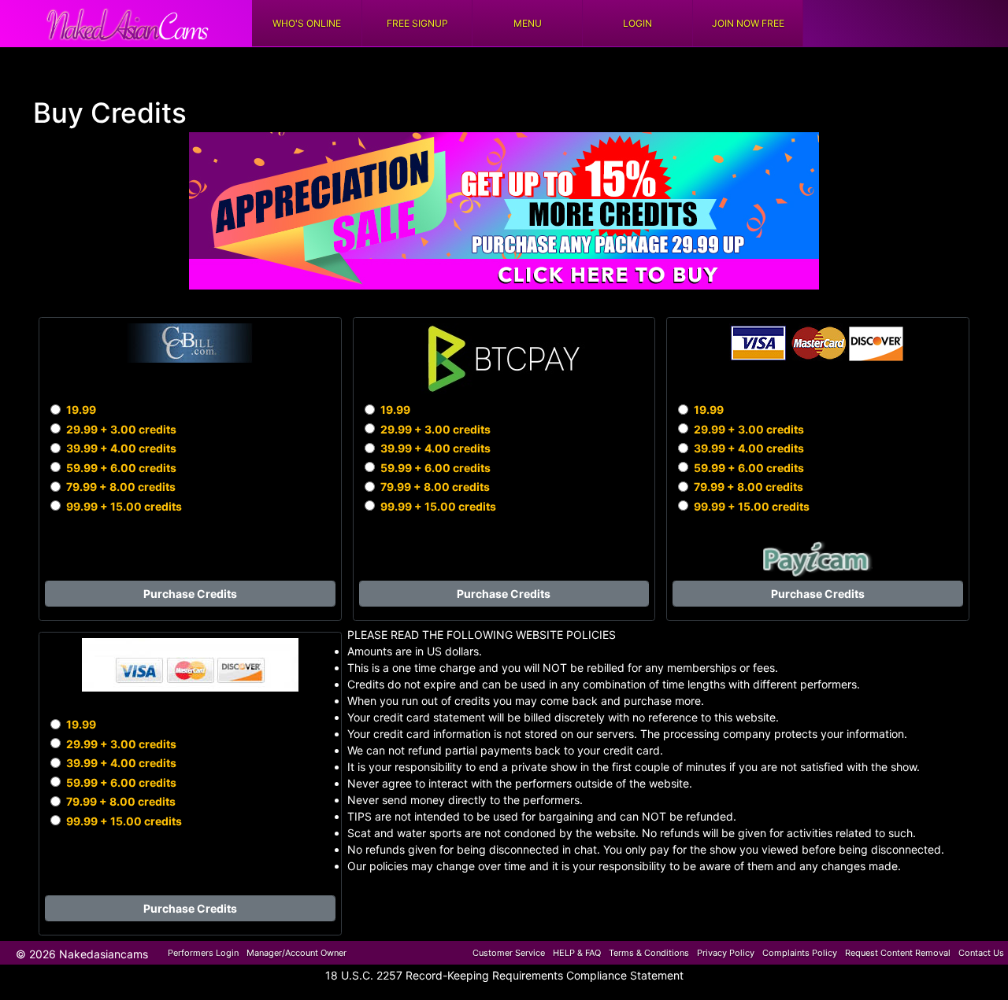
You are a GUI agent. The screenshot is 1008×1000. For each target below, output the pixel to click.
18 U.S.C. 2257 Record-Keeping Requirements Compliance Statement (504, 975)
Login (637, 23)
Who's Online (306, 23)
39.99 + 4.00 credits (121, 448)
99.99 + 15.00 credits (124, 506)
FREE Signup (417, 23)
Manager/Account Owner (296, 952)
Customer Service (508, 952)
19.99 (81, 409)
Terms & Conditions (649, 952)
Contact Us (981, 952)
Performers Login (203, 952)
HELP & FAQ (577, 952)
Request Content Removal (898, 952)
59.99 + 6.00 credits (121, 467)
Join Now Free (748, 23)
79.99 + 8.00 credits (121, 486)
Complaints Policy (799, 952)
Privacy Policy (725, 952)
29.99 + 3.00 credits (121, 429)
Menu (527, 23)
